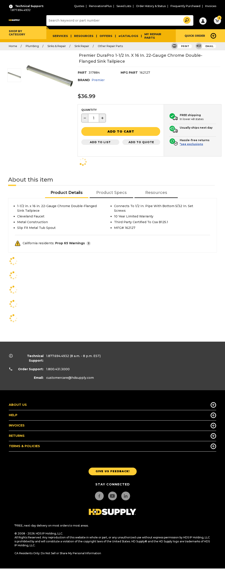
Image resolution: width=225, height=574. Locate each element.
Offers (106, 36)
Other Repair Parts (110, 46)
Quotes (79, 6)
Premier (98, 80)
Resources (83, 36)
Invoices (210, 6)
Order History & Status (151, 6)
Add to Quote (141, 142)
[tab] (67, 193)
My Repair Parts (152, 35)
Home (13, 46)
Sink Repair (81, 46)
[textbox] (93, 118)
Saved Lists (123, 6)
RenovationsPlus (100, 6)
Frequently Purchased (185, 6)
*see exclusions (191, 144)
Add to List (100, 142)
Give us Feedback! (113, 471)
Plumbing (32, 46)
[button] (186, 19)
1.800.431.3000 (58, 369)
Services (60, 36)
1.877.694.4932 (57, 356)
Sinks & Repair (56, 46)
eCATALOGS (128, 36)
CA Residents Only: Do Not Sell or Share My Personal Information (58, 553)
